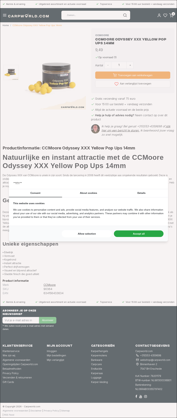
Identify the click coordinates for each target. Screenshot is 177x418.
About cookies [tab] (88, 193)
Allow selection (87, 233)
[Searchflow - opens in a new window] (159, 183)
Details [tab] (141, 193)
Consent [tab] (35, 193)
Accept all (139, 233)
